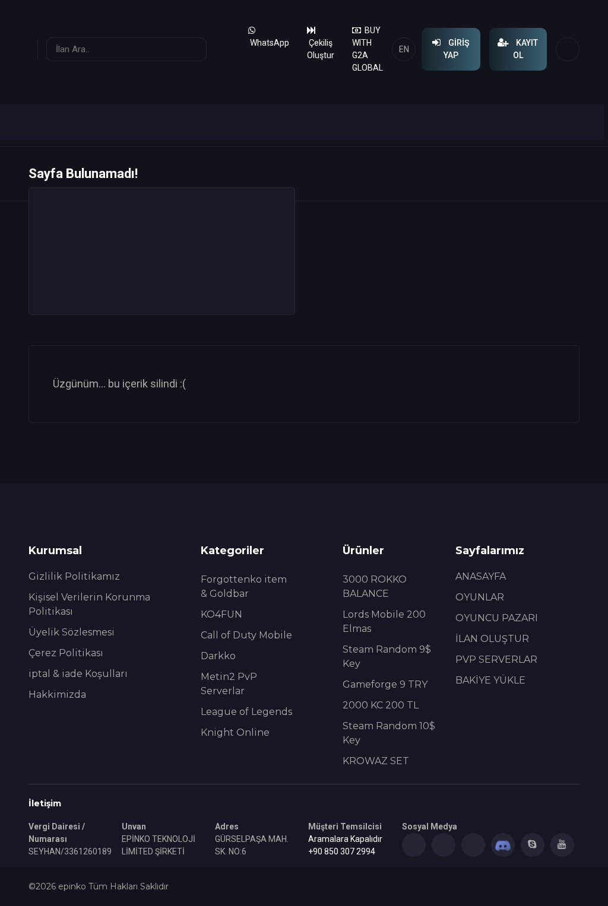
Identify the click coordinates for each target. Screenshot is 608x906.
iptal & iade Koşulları (78, 673)
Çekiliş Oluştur (320, 49)
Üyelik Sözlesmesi (71, 632)
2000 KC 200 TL (381, 705)
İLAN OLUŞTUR (492, 638)
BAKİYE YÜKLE (490, 680)
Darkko (218, 656)
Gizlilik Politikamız (74, 576)
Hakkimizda (57, 694)
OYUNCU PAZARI (496, 618)
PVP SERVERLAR (496, 659)
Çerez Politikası (65, 653)
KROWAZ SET (376, 761)
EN (404, 49)
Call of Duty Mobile (246, 635)
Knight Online (235, 732)
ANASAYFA (480, 576)
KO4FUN (221, 614)
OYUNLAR (479, 597)
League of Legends (246, 711)
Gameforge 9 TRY (385, 684)
